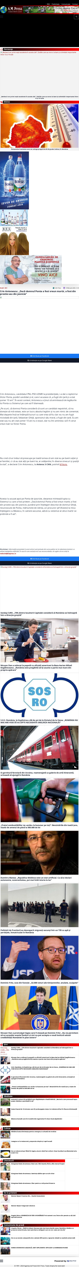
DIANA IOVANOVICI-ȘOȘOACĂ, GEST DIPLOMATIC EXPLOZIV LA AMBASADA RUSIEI (39, 1247)
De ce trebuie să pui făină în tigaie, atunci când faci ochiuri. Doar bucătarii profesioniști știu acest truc (44, 1152)
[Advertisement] (39, 33)
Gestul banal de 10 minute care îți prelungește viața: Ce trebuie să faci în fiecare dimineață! (44, 1109)
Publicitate (55, 4)
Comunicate (65, 4)
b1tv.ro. (63, 464)
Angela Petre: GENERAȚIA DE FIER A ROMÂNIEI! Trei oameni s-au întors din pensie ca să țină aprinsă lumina (43, 1216)
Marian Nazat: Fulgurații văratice (23, 1206)
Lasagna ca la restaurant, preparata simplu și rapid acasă (31, 1141)
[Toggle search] (76, 16)
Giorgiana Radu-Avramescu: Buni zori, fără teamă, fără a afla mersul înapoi (37, 1164)
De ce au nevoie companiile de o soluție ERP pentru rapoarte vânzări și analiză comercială (43, 1238)
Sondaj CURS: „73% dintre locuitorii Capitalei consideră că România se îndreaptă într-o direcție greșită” (39, 614)
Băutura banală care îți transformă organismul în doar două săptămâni (36, 1119)
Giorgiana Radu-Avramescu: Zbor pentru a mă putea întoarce (33, 1183)
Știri (6, 288)
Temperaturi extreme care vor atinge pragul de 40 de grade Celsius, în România (39, 149)
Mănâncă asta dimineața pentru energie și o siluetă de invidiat (33, 1131)
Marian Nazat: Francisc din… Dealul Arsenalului (28, 1196)
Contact (75, 4)
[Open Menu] (1, 16)
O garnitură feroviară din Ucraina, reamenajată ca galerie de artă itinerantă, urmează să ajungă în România (37, 774)
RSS (48, 4)
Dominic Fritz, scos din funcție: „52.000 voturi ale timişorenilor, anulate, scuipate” (39, 983)
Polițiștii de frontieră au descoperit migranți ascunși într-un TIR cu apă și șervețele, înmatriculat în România (35, 931)
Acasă (2, 288)
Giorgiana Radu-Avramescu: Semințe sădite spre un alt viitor (32, 1173)
